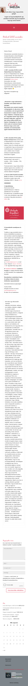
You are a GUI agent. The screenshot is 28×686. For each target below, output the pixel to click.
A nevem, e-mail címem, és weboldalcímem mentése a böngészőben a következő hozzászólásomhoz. (13, 578)
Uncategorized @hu (8, 41)
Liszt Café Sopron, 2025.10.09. (10, 605)
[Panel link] (3, 10)
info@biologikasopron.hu (12, 262)
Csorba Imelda (10, 39)
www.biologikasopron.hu (10, 290)
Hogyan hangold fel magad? (10, 612)
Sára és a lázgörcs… (8, 618)
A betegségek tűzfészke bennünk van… (12, 608)
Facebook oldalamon (11, 268)
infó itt (20, 180)
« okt (4, 650)
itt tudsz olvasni (14, 79)
